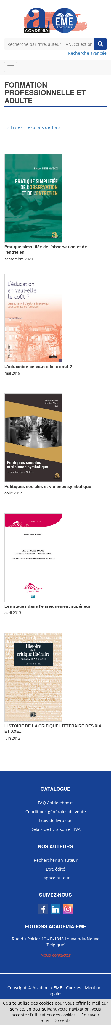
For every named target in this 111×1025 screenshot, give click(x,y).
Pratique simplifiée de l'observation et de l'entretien (45, 249)
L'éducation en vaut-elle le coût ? (38, 366)
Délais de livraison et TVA (55, 829)
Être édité (55, 869)
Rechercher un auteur (56, 860)
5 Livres (15, 127)
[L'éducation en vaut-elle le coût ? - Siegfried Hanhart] (33, 317)
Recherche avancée (87, 53)
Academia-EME (47, 987)
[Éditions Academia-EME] (55, 20)
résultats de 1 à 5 (43, 127)
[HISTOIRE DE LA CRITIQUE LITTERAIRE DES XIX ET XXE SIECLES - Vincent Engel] (33, 677)
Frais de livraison (56, 820)
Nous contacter (56, 955)
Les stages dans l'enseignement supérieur (47, 606)
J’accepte (62, 1021)
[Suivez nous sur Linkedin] (55, 909)
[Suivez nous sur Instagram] (68, 909)
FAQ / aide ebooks (55, 803)
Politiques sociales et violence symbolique (47, 486)
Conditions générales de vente (55, 811)
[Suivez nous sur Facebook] (43, 909)
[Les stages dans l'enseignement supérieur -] (33, 557)
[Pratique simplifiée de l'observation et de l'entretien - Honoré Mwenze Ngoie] (33, 198)
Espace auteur (55, 878)
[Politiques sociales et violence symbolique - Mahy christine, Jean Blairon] (33, 437)
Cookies (73, 987)
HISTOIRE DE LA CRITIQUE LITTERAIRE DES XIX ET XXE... (52, 729)
